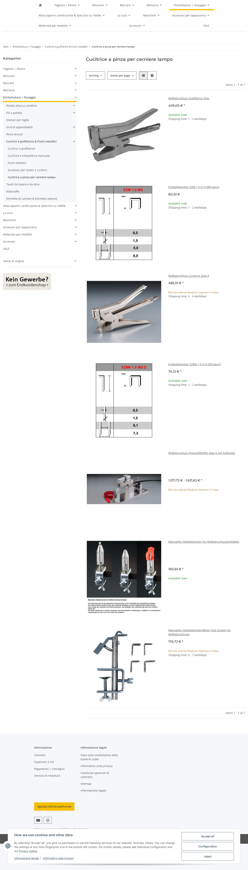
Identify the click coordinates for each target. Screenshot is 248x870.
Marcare (8, 83)
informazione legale (27, 858)
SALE (6, 249)
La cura (8, 213)
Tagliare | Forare (14, 69)
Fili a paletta (14, 113)
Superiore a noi (44, 762)
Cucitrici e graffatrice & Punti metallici (31, 141)
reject (208, 856)
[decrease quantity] (171, 131)
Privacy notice (28, 851)
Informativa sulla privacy (58, 858)
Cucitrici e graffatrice (21, 148)
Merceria (9, 90)
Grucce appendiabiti (19, 127)
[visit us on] (38, 820)
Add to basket (206, 142)
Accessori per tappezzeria (20, 227)
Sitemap (86, 784)
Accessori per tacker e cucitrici (27, 170)
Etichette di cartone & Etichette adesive (31, 198)
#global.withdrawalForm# (54, 806)
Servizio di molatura (47, 775)
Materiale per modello (17, 234)
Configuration (207, 846)
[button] (143, 75)
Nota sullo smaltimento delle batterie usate (99, 757)
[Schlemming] (40, 5)
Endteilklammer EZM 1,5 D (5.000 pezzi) (193, 187)
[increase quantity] (242, 131)
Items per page (120, 75)
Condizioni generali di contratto (95, 775)
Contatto (39, 755)
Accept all (207, 836)
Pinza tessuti (14, 134)
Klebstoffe (12, 191)
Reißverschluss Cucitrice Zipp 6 (188, 276)
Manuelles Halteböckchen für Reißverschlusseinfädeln (203, 542)
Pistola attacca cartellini (21, 105)
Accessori (9, 241)
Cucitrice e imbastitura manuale (29, 156)
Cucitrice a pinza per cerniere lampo (32, 177)
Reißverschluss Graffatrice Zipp (188, 98)
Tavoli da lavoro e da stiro (23, 184)
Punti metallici (17, 163)
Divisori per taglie (17, 120)
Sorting (94, 75)
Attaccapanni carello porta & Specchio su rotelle (34, 206)
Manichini (9, 220)
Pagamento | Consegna (49, 769)
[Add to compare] (155, 103)
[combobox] (206, 468)
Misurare (9, 76)
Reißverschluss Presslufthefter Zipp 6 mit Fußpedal (201, 453)
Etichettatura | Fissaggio (19, 97)
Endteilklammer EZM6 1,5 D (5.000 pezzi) (194, 364)
